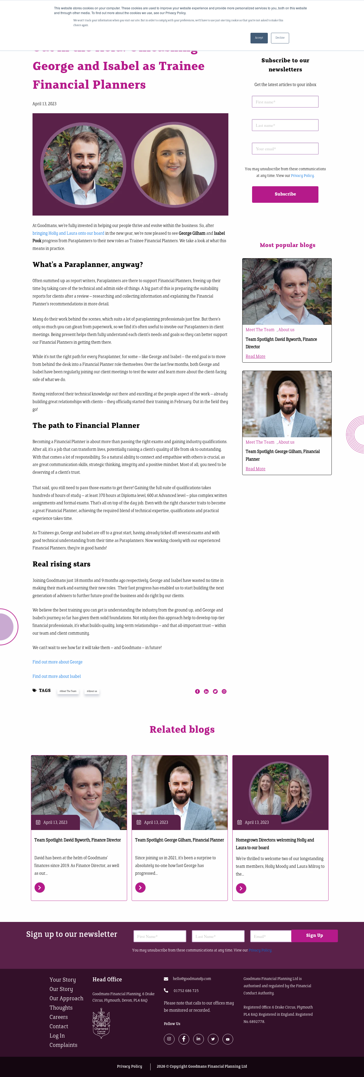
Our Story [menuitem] (61, 989)
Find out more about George (58, 662)
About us (286, 330)
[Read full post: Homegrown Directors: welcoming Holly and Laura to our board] (280, 792)
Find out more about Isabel (57, 677)
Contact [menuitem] (59, 1027)
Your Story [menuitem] (63, 980)
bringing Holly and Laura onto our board (68, 234)
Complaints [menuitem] (63, 1045)
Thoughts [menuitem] (61, 1008)
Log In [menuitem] (57, 1036)
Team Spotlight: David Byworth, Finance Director (77, 840)
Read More (255, 357)
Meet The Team (260, 330)
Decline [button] (280, 38)
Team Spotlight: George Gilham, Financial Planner (179, 840)
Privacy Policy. (302, 176)
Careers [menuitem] (59, 1017)
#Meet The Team (68, 691)
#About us (92, 691)
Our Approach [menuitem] (66, 999)
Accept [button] (259, 38)
